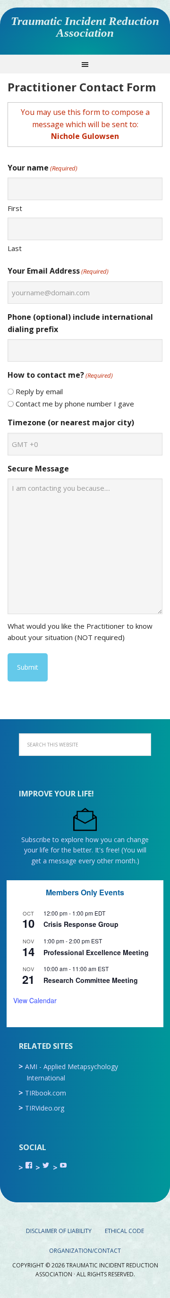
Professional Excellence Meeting (96, 952)
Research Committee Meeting (90, 980)
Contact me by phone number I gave (75, 403)
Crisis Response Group (81, 924)
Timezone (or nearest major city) (71, 422)
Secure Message (38, 468)
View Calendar (35, 1000)
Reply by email (39, 391)
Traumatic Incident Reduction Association (85, 27)
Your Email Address (58, 271)
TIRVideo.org (44, 1107)
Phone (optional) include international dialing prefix (80, 323)
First (15, 208)
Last (15, 248)
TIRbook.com (45, 1092)
